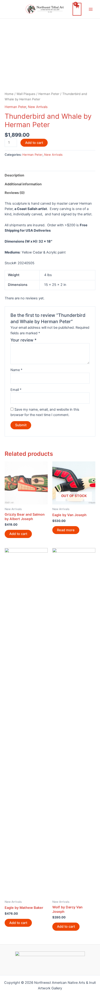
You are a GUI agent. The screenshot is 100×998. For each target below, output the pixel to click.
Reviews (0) (15, 193)
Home (9, 94)
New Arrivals (38, 107)
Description (14, 175)
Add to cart (34, 143)
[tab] (50, 175)
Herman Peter (48, 94)
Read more (66, 530)
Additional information (23, 184)
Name (16, 370)
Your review (23, 340)
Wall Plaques (26, 94)
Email (15, 390)
